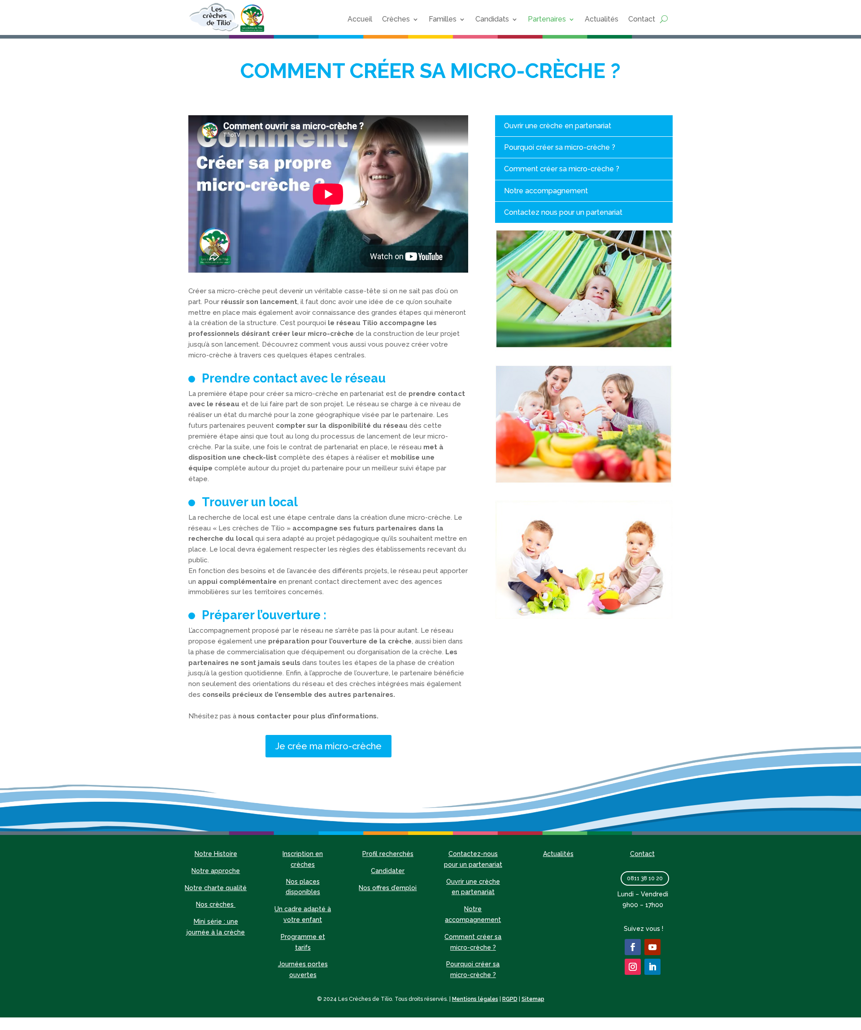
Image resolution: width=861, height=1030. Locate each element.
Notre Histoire (216, 853)
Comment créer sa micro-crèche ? (561, 169)
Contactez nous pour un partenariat (563, 212)
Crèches (396, 19)
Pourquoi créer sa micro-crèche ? (559, 147)
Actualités (601, 19)
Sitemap (533, 999)
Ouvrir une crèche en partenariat (557, 126)
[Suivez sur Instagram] (633, 967)
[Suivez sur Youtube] (652, 947)
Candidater (387, 870)
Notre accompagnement (546, 191)
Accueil (360, 19)
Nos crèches (215, 904)
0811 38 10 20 (645, 878)
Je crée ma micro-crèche (328, 746)
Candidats (492, 19)
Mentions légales (475, 999)
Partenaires (547, 19)
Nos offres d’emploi (388, 887)
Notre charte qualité (216, 887)
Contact (641, 19)
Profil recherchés (387, 853)
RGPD (509, 999)
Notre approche (215, 870)
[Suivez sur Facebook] (633, 947)
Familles (443, 19)
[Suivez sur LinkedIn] (652, 967)
